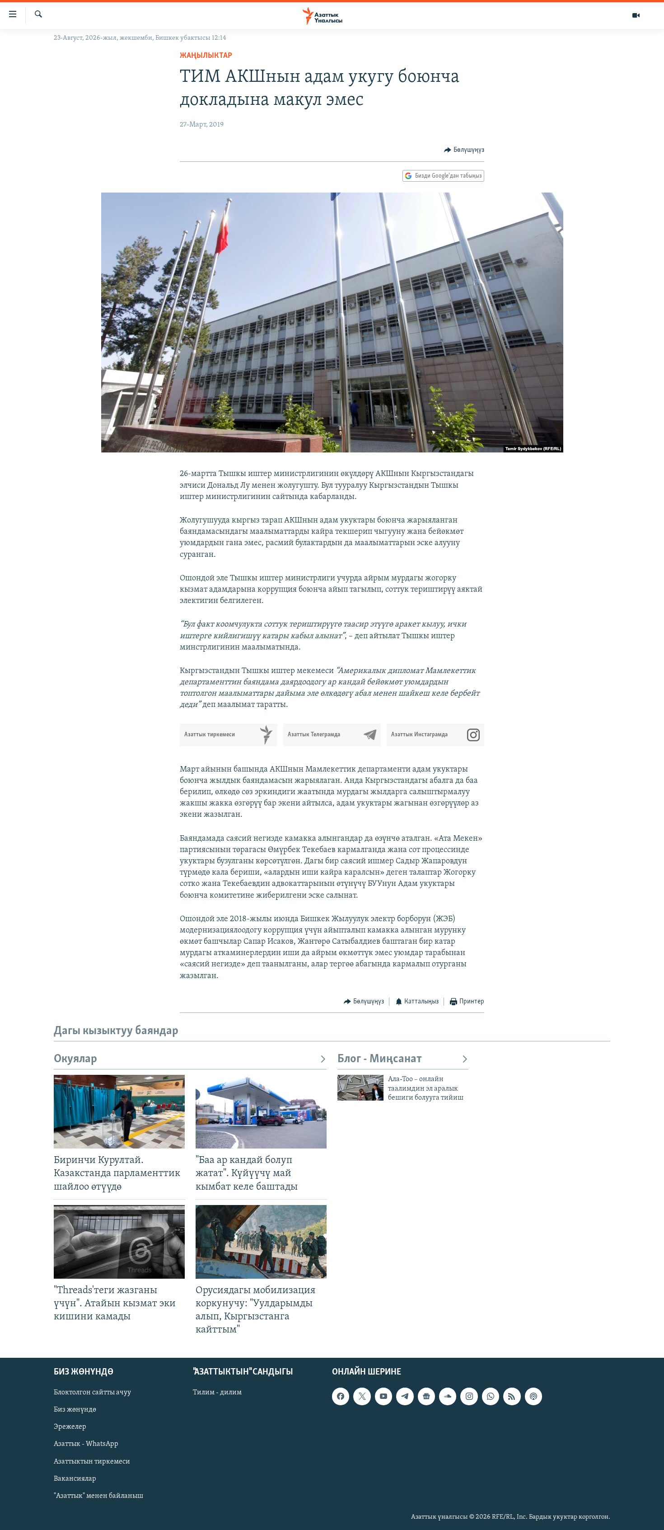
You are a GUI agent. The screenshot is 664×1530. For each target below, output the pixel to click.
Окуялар (75, 1059)
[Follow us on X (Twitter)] (361, 1396)
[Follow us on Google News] (426, 1396)
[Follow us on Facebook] (340, 1396)
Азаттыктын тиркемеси (92, 1461)
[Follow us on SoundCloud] (447, 1396)
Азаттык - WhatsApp (86, 1444)
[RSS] (511, 1396)
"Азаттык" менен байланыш (98, 1496)
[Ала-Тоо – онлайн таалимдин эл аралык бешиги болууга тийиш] (360, 1088)
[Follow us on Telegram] (404, 1396)
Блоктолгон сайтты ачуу (92, 1393)
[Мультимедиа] (636, 15)
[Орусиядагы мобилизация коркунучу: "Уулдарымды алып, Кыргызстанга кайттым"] (261, 1242)
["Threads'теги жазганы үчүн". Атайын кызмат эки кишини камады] (119, 1242)
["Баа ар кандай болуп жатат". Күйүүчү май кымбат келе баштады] (261, 1112)
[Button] (464, 150)
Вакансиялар (75, 1479)
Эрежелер (70, 1427)
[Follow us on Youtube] (383, 1396)
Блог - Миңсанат (379, 1059)
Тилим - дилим (217, 1393)
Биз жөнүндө (75, 1410)
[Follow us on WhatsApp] (490, 1396)
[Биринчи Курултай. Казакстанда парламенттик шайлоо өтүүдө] (119, 1112)
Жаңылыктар (206, 56)
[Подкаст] (533, 1396)
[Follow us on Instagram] (468, 1396)
